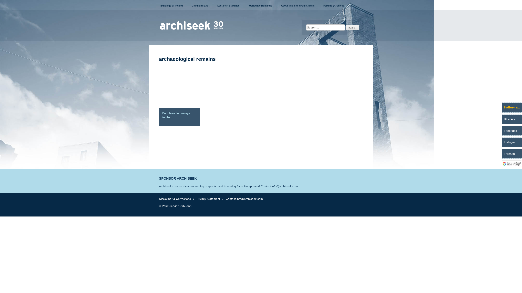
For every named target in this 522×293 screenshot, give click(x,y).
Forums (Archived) (334, 5)
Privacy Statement (208, 198)
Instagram (510, 142)
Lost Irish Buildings (228, 5)
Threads (509, 153)
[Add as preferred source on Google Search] (512, 166)
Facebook (510, 130)
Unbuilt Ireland (200, 5)
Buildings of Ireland (171, 5)
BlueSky (509, 119)
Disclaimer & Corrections (175, 198)
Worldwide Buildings (260, 5)
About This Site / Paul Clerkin (297, 5)
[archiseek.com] (191, 29)
